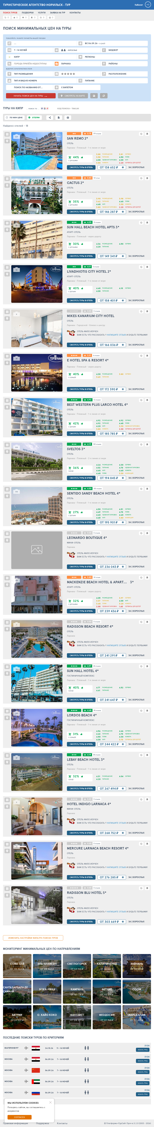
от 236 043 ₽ (109, 566)
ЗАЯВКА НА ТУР (57, 12)
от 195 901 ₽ (109, 522)
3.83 (89, 177)
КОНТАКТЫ (75, 12)
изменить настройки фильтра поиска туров (33, 937)
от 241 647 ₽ (109, 700)
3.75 (89, 133)
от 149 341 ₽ (108, 256)
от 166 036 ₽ (109, 345)
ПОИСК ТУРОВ (10, 12)
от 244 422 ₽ (109, 744)
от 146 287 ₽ (109, 212)
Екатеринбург (11, 1048)
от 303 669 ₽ (109, 921)
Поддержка (42, 1123)
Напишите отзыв (116, 334)
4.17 (89, 266)
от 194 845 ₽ (109, 478)
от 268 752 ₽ (109, 833)
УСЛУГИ (42, 12)
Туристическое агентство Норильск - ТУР (36, 5)
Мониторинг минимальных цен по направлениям (41, 949)
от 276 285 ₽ (109, 877)
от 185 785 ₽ (109, 433)
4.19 (89, 444)
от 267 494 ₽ (109, 788)
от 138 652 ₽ (109, 167)
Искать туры (143, 1050)
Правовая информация (15, 1123)
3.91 (89, 355)
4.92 (89, 399)
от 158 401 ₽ (109, 300)
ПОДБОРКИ (28, 12)
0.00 (89, 311)
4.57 (89, 665)
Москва (8, 1059)
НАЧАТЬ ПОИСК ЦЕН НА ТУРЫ (29, 95)
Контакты (62, 1123)
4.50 (89, 488)
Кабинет (139, 4)
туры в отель (81, 167)
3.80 (89, 577)
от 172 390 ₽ (109, 389)
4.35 (89, 222)
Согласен (19, 1117)
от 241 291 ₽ (108, 655)
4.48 (89, 710)
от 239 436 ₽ (109, 611)
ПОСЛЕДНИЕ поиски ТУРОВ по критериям (33, 1037)
